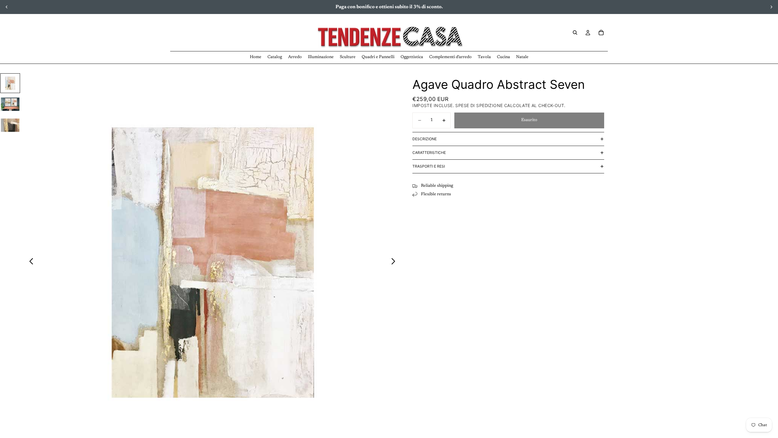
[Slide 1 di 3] (10, 83)
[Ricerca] (575, 32)
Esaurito (529, 120)
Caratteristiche (429, 152)
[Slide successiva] (771, 7)
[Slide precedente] (6, 7)
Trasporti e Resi (428, 166)
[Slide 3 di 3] (10, 125)
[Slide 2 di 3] (10, 104)
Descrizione (424, 139)
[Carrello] (601, 32)
